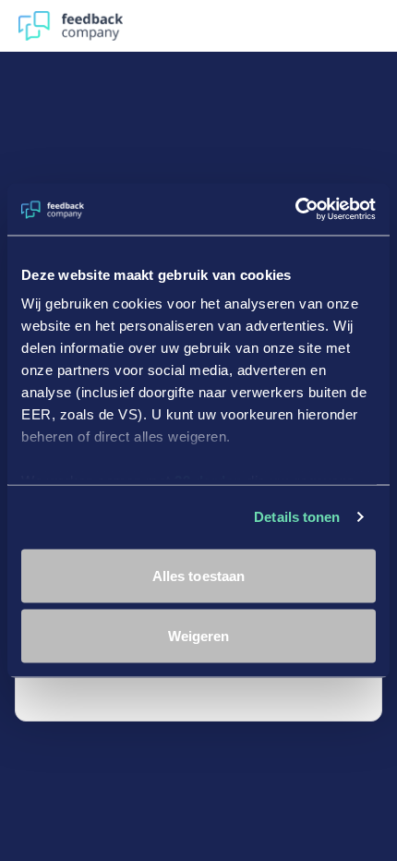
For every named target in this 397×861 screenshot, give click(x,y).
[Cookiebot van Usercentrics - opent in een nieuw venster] (295, 210)
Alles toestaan (198, 575)
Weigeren (199, 636)
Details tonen (297, 517)
